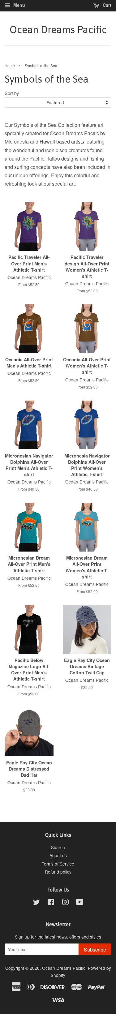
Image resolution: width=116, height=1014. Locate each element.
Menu (18, 5)
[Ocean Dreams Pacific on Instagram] (65, 903)
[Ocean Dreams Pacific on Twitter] (36, 903)
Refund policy (58, 872)
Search (58, 847)
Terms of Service (58, 864)
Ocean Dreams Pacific (58, 29)
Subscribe (95, 949)
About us (58, 855)
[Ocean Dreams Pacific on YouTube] (79, 903)
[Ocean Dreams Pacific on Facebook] (50, 903)
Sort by (12, 93)
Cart (106, 5)
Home (10, 65)
